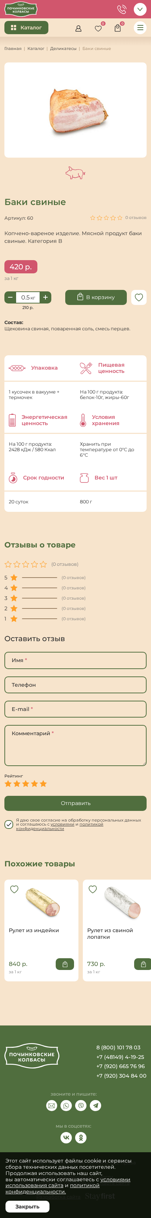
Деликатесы (63, 48)
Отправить (76, 803)
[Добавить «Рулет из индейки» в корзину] (65, 964)
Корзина (120, 26)
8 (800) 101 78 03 (118, 1047)
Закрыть (27, 1206)
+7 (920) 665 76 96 (120, 1066)
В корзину (100, 297)
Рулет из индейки (41, 915)
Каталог (31, 27)
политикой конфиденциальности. (52, 1188)
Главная (13, 48)
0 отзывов (136, 218)
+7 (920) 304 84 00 (121, 1076)
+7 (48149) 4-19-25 (120, 1057)
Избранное (100, 26)
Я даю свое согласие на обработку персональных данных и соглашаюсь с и (78, 824)
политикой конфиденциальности (59, 826)
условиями (62, 824)
